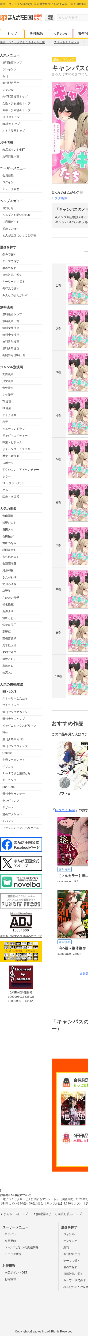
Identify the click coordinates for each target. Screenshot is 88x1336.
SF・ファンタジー (14, 483)
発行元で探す (10, 288)
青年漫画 (8, 388)
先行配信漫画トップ (15, 96)
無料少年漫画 (10, 348)
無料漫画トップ (12, 62)
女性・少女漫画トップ (16, 103)
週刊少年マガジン (13, 739)
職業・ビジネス (12, 442)
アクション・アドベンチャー (20, 469)
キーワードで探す (13, 281)
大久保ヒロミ (10, 556)
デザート (8, 807)
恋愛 (5, 422)
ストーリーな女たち (15, 698)
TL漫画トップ (11, 117)
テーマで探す (10, 261)
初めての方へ (10, 228)
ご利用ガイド (10, 221)
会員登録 (8, 175)
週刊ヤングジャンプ (15, 746)
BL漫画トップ (11, 123)
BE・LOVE (9, 691)
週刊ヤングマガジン (15, 712)
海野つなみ (9, 543)
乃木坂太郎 (9, 645)
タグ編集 (61, 198)
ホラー (6, 476)
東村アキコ (9, 652)
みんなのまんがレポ (15, 295)
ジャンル (8, 89)
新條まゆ (8, 611)
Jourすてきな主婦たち (16, 773)
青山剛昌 (8, 516)
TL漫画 (6, 401)
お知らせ (8, 208)
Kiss (5, 732)
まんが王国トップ (16, 1214)
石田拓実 (8, 536)
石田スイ (8, 529)
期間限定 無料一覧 (14, 355)
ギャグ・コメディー (15, 435)
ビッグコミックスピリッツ (19, 725)
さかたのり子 (10, 597)
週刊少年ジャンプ (13, 719)
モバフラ (8, 821)
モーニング (9, 780)
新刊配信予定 (10, 83)
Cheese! (7, 753)
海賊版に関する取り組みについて (21, 936)
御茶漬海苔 (9, 563)
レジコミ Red (65, 810)
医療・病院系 (10, 497)
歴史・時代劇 (10, 456)
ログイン (8, 182)
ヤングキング (10, 800)
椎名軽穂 (8, 604)
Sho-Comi (8, 787)
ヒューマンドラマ (13, 428)
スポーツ (8, 462)
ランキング (9, 69)
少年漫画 (8, 394)
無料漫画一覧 (10, 321)
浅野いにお (9, 522)
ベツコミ (8, 766)
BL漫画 (6, 408)
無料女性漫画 (10, 328)
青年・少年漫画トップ (16, 110)
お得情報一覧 (10, 156)
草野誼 (6, 590)
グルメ (6, 490)
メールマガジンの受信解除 (21, 1247)
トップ (12, 33)
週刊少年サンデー (13, 793)
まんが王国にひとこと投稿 (19, 235)
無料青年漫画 (10, 341)
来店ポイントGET (13, 149)
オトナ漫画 (9, 415)
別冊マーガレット (13, 759)
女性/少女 (61, 33)
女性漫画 (8, 374)
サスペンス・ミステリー (17, 449)
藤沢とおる (9, 659)
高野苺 (6, 631)
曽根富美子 (9, 625)
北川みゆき (9, 584)
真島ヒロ (8, 665)
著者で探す (9, 268)
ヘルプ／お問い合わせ (16, 215)
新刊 (5, 76)
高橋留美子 (9, 638)
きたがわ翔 (9, 577)
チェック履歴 (10, 189)
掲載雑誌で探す (12, 275)
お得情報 (10, 1279)
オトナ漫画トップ (13, 130)
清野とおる (9, 618)
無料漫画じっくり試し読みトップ (59, 1214)
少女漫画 (8, 381)
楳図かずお (9, 550)
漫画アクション (12, 814)
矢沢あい (8, 672)
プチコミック (10, 705)
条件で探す (9, 254)
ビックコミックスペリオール (20, 828)
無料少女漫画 (10, 334)
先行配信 (36, 33)
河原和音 (8, 570)
